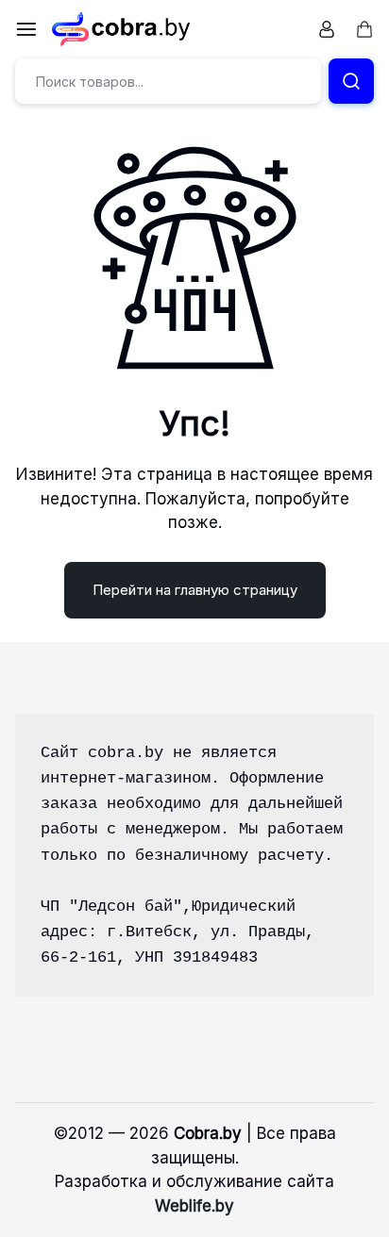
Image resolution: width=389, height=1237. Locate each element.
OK (194, 1191)
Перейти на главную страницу (195, 590)
